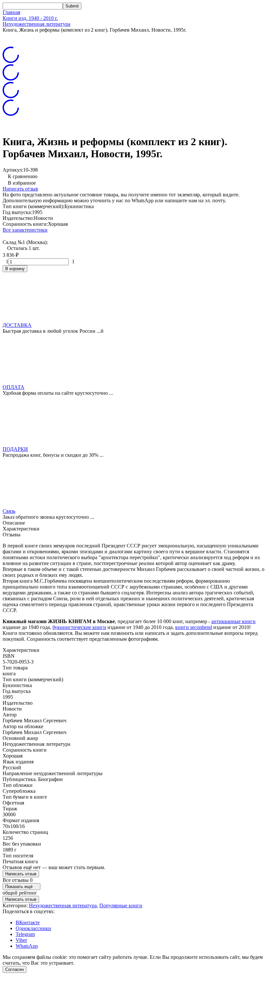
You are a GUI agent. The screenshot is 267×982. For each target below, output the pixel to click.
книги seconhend (193, 627)
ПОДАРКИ (15, 449)
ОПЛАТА (13, 387)
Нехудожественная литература (36, 24)
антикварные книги (233, 621)
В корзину (15, 268)
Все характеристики (25, 230)
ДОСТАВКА (17, 325)
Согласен (14, 969)
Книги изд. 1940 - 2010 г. (30, 18)
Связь (9, 511)
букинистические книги (79, 627)
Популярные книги (120, 905)
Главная (11, 12)
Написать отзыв (20, 189)
